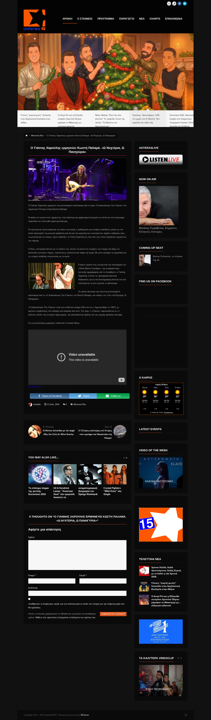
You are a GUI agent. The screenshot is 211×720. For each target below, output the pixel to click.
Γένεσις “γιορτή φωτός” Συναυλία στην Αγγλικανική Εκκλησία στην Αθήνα (165, 586)
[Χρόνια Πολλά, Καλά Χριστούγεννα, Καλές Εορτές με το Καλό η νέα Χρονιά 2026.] (144, 571)
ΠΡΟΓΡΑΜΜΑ (105, 18)
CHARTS (155, 18)
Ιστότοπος (33, 588)
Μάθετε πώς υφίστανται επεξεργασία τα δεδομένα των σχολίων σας (65, 617)
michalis (37, 404)
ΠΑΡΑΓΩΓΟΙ (126, 18)
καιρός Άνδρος (161, 384)
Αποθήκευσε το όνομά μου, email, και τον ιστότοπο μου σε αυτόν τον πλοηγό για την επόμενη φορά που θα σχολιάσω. (76, 606)
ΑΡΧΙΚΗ (67, 18)
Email (83, 575)
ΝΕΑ (142, 18)
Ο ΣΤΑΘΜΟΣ (85, 18)
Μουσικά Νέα (80, 404)
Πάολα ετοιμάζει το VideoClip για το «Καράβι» (63, 491)
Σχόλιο (31, 537)
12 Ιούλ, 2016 (53, 404)
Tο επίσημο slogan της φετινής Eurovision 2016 (88, 491)
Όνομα (32, 575)
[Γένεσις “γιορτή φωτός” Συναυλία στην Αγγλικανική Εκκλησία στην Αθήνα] (144, 586)
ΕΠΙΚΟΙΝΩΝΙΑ (173, 18)
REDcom (85, 715)
